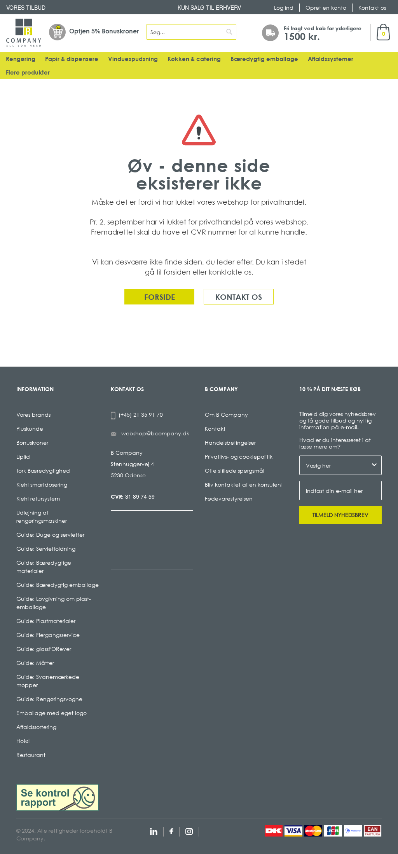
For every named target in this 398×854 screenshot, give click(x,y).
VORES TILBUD (25, 7)
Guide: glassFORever (43, 648)
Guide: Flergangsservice (48, 634)
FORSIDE (159, 296)
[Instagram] (189, 830)
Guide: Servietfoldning (45, 548)
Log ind (283, 7)
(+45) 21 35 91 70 (139, 414)
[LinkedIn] (153, 830)
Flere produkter (28, 72)
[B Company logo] (23, 33)
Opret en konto (325, 7)
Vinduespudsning (133, 59)
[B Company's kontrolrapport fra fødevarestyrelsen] (57, 796)
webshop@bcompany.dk (155, 433)
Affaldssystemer (330, 59)
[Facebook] (171, 830)
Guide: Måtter (35, 662)
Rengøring (20, 59)
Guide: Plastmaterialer (45, 620)
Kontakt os (372, 7)
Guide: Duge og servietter (50, 534)
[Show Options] (374, 465)
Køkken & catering (194, 59)
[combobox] (191, 32)
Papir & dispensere (71, 59)
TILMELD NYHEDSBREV (340, 514)
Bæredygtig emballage (264, 59)
